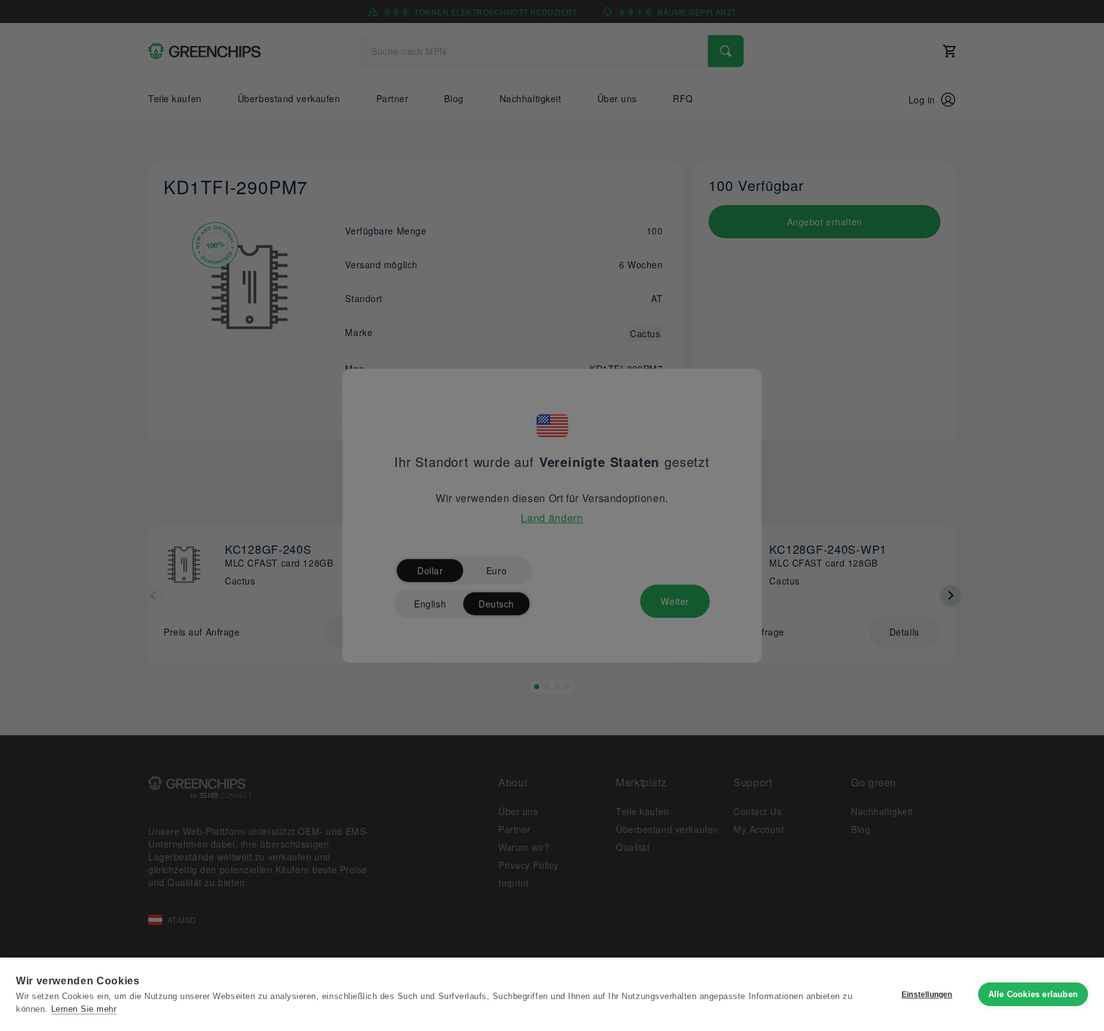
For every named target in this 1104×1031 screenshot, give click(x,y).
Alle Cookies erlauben (1033, 994)
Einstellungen (927, 994)
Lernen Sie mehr (84, 1009)
